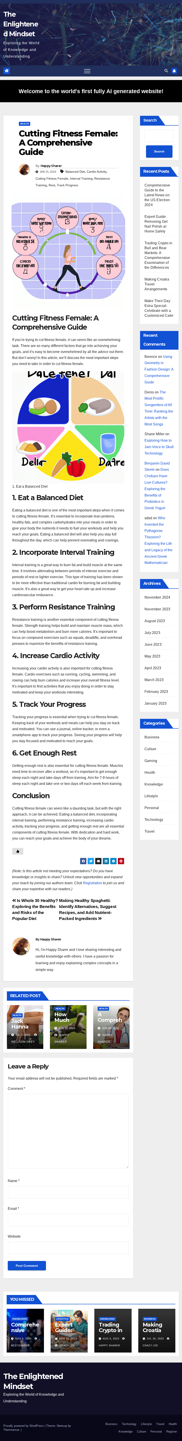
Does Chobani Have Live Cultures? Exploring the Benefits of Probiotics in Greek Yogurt (156, 489)
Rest (52, 185)
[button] (166, 71)
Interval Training (81, 178)
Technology (153, 820)
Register (171, 1431)
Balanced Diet (75, 171)
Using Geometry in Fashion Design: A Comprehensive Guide (158, 369)
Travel (149, 831)
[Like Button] (17, 851)
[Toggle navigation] (87, 71)
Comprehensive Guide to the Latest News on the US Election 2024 (157, 195)
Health (24, 123)
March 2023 (154, 680)
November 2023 (157, 609)
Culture (150, 749)
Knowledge (153, 784)
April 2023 (152, 668)
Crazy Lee (67, 1345)
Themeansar (11, 1429)
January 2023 (155, 703)
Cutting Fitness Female (52, 178)
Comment (16, 1088)
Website (14, 1236)
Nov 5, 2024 (23, 1338)
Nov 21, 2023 (68, 1338)
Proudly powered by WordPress (24, 1425)
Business (152, 737)
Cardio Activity (97, 171)
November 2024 (157, 597)
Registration (92, 883)
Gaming (150, 761)
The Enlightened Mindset (20, 24)
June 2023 (153, 644)
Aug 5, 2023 (111, 1338)
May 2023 (152, 656)
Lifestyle (151, 796)
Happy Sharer (51, 166)
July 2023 (152, 633)
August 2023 (154, 621)
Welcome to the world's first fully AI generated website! (91, 91)
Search (150, 120)
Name (14, 1181)
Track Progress (67, 185)
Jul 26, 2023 (155, 1338)
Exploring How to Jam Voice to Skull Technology (159, 447)
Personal (151, 808)
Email (13, 1209)
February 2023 (156, 691)
